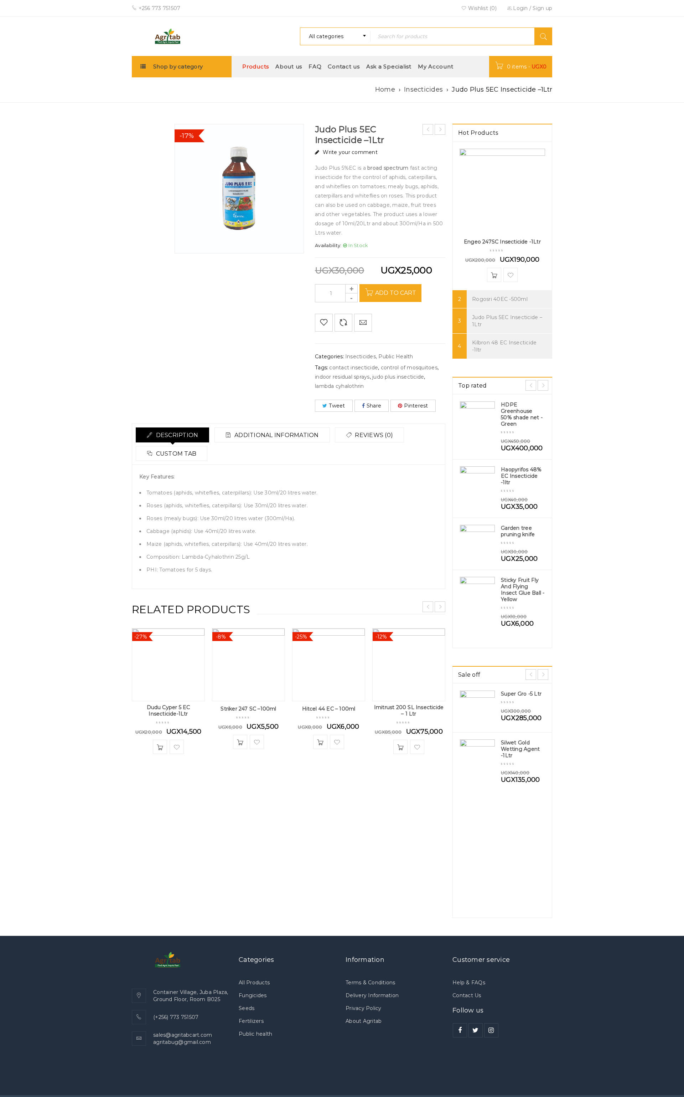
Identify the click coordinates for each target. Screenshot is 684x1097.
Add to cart (395, 292)
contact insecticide (353, 367)
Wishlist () (482, 8)
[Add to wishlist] (324, 323)
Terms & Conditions (370, 982)
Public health (255, 1034)
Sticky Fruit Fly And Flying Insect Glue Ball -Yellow (523, 590)
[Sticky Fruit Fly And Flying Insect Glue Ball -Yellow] (477, 594)
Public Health (395, 356)
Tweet (337, 406)
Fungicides (253, 995)
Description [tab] (176, 435)
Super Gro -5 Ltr (521, 694)
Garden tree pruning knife (518, 531)
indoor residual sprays (342, 377)
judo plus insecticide (398, 377)
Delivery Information (372, 995)
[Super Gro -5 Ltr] (477, 708)
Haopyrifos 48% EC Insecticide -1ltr (521, 476)
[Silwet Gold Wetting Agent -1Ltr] (477, 756)
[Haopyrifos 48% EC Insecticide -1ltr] (477, 483)
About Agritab (364, 1021)
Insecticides (423, 89)
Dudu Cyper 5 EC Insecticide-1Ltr (168, 710)
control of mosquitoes (409, 367)
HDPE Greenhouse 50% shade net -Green (522, 414)
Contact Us (466, 995)
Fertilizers (251, 1021)
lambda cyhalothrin (339, 386)
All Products (254, 982)
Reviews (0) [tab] (373, 435)
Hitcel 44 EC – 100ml (329, 709)
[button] (160, 747)
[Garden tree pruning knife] (477, 542)
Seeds (246, 1008)
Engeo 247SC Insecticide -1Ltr (502, 242)
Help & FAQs (468, 982)
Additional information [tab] (276, 435)
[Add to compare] (343, 323)
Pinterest (416, 406)
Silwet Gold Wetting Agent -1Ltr (520, 749)
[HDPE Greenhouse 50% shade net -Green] (477, 418)
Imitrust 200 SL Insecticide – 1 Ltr (409, 710)
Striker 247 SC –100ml (248, 709)
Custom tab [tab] (175, 453)
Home (385, 89)
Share (374, 406)
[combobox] (335, 36)
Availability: (328, 245)
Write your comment (350, 152)
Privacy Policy (364, 1008)
